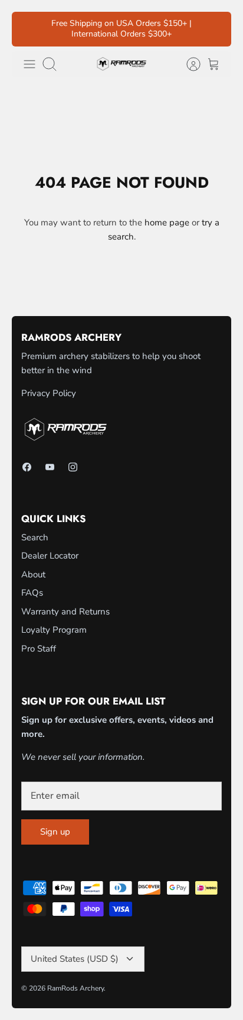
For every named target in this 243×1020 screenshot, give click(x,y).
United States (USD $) (75, 959)
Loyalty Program (54, 630)
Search (34, 537)
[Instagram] (72, 467)
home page (167, 222)
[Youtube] (49, 467)
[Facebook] (26, 467)
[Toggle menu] (29, 64)
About (33, 574)
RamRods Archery (75, 988)
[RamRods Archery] (121, 64)
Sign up (55, 832)
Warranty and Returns (65, 611)
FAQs (32, 593)
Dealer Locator (49, 556)
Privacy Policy (48, 393)
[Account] (188, 64)
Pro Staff (38, 648)
